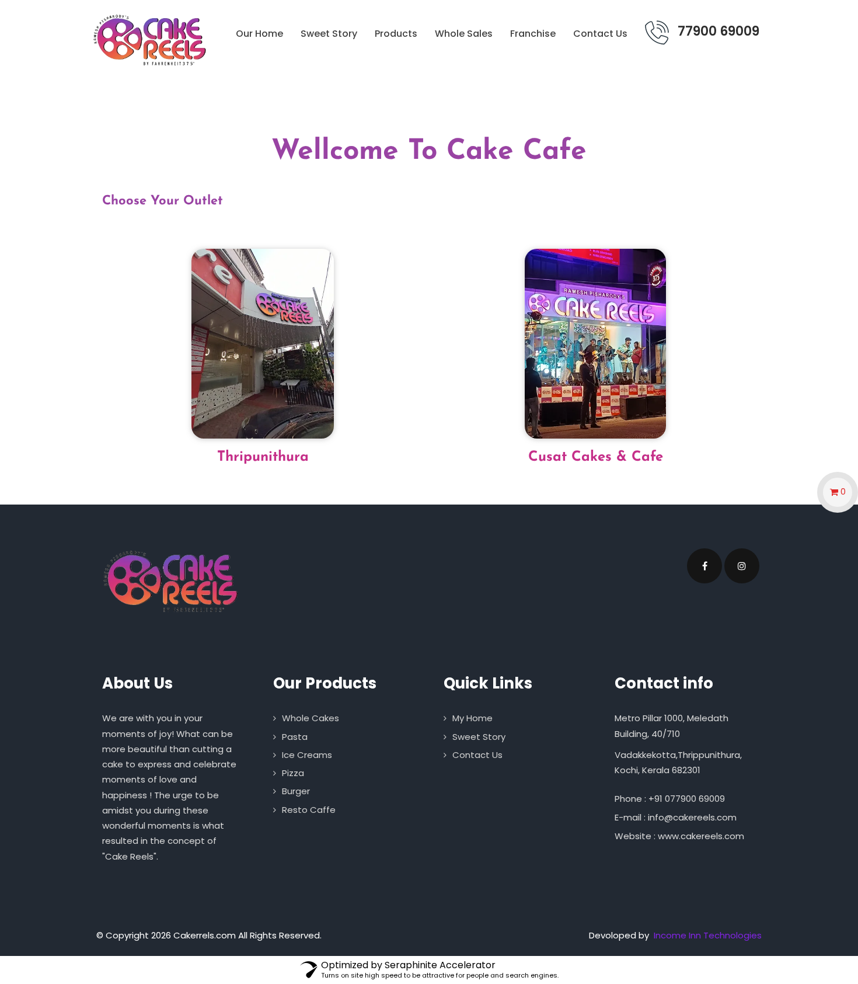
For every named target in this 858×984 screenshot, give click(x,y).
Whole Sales (464, 33)
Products (396, 33)
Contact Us (600, 33)
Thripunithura (263, 457)
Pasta (295, 737)
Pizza (293, 773)
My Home (472, 718)
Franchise (533, 33)
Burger (296, 791)
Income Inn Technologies (708, 935)
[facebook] (704, 565)
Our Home (259, 33)
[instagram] (741, 565)
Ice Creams (307, 755)
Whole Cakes (310, 718)
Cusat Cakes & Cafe (595, 457)
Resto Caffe (309, 810)
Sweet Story (329, 33)
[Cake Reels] (149, 40)
